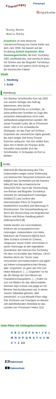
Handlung (12, 79)
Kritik (10, 84)
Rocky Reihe (15, 29)
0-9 (23, 342)
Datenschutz (17, 368)
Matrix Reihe (15, 33)
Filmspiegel (39, 3)
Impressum (16, 361)
